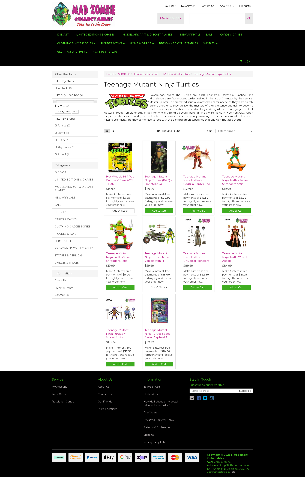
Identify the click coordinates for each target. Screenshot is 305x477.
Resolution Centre (63, 401)
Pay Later (169, 6)
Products (244, 6)
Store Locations (107, 409)
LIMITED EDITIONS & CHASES (95, 34)
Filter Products (65, 74)
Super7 (63, 154)
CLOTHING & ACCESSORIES (75, 43)
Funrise (63, 125)
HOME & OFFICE (141, 43)
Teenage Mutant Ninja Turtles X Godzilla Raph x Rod (196, 180)
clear (75, 111)
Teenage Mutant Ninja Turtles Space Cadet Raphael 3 (158, 333)
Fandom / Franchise (146, 74)
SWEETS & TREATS (105, 52)
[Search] (249, 18)
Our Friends (105, 401)
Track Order (59, 394)
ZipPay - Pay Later (155, 442)
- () (245, 61)
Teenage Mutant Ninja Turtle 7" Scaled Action (236, 257)
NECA (62, 140)
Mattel (63, 132)
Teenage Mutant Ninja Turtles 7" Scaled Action (117, 333)
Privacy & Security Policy (159, 420)
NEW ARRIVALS (190, 34)
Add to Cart (159, 210)
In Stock (64, 88)
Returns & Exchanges (157, 427)
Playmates (65, 147)
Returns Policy (64, 287)
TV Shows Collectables (176, 74)
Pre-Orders (150, 412)
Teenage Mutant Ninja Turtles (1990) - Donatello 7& (158, 180)
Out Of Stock (120, 210)
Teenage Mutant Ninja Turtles (212, 74)
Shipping (149, 434)
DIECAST (63, 34)
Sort (210, 131)
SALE (209, 34)
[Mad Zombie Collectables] (83, 13)
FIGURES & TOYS (112, 43)
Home (110, 74)
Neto (233, 472)
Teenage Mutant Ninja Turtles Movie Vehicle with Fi (157, 257)
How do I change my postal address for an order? (161, 403)
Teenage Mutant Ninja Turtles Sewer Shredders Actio (235, 180)
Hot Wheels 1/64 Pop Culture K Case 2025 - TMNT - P (120, 180)
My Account (170, 18)
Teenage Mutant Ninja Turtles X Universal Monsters (196, 257)
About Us (226, 6)
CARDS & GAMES (231, 34)
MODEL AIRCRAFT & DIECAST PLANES (147, 34)
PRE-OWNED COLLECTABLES (178, 43)
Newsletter (188, 6)
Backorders (151, 394)
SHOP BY (209, 43)
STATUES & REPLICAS (71, 52)
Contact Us (207, 6)
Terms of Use (152, 386)
